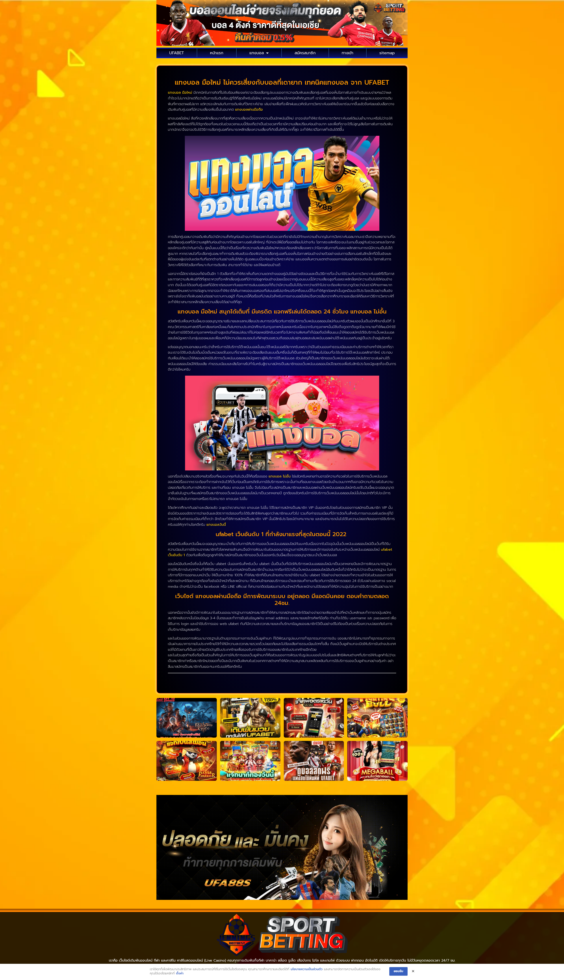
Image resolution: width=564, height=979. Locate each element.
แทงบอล (256, 53)
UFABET (176, 53)
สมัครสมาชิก (305, 53)
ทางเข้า (347, 53)
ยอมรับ (398, 971)
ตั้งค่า (180, 973)
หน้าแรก (216, 53)
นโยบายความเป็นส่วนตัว (307, 969)
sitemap (387, 53)
